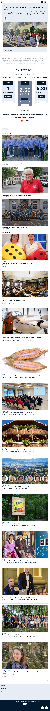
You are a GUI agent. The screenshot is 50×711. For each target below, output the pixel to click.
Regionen (3, 688)
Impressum (28, 701)
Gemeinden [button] (6, 2)
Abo (42, 2)
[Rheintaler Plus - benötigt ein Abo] (4, 5)
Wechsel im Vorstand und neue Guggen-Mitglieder (16, 227)
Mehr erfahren (9, 102)
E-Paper (3, 698)
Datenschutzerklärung (35, 701)
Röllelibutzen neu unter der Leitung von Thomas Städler (18, 163)
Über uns (3, 695)
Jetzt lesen (24, 99)
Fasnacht (4, 128)
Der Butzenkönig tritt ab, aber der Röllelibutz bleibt (16, 195)
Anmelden (32, 74)
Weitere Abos (24, 110)
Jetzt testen (8, 96)
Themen (3, 685)
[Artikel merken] (42, 707)
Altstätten (7, 5)
